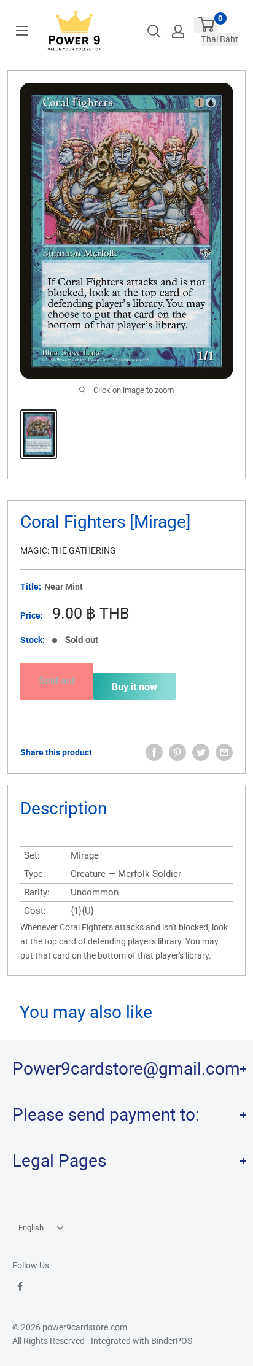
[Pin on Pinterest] (177, 752)
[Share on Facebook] (154, 752)
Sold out (57, 681)
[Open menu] (22, 30)
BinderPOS (171, 1341)
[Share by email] (224, 752)
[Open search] (154, 31)
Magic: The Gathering (68, 550)
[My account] (178, 31)
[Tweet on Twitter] (200, 752)
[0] (206, 25)
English (31, 1227)
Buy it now (134, 687)
